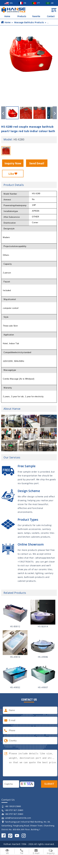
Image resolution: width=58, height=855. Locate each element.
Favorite (36, 16)
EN (11, 3)
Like (11, 173)
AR (52, 3)
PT (38, 3)
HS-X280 (19, 139)
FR (25, 3)
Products (21, 16)
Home (7, 16)
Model (8, 139)
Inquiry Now (13, 163)
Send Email (36, 163)
